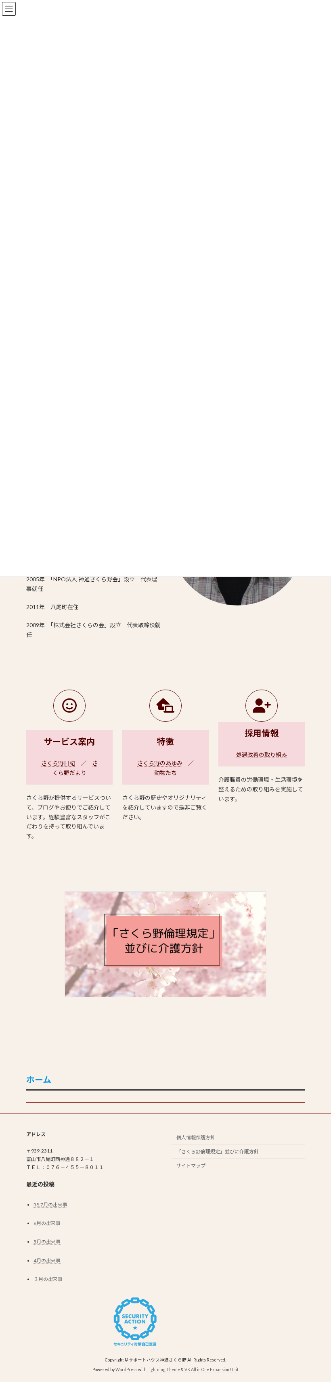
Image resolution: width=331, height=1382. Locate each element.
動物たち (165, 772)
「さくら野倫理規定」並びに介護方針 (217, 1152)
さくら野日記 (58, 763)
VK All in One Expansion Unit (211, 1369)
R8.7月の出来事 (50, 1205)
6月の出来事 (47, 1223)
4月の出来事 (47, 1261)
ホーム (38, 1079)
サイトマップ (190, 1166)
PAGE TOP (315, 1332)
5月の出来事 (47, 1242)
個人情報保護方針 (195, 1137)
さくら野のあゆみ (159, 763)
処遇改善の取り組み (261, 754)
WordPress (126, 1369)
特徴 (165, 741)
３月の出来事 (48, 1279)
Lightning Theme (163, 1369)
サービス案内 (69, 741)
